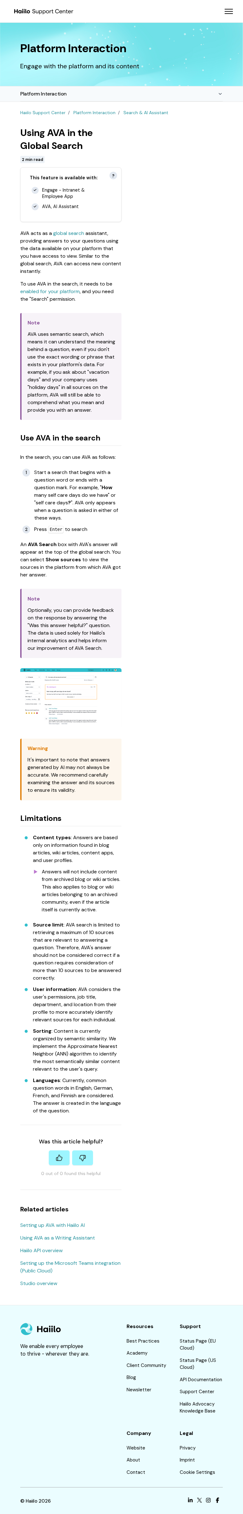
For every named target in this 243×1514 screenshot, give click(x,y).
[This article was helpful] (59, 1157)
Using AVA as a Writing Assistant (57, 1237)
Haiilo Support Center (42, 112)
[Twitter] (199, 1501)
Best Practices (143, 1341)
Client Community (146, 1365)
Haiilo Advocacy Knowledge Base (197, 1407)
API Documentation (201, 1379)
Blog (131, 1377)
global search (68, 233)
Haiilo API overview (41, 1250)
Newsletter (139, 1390)
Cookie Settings (197, 1472)
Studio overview (38, 1283)
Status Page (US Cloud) (198, 1364)
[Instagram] (208, 1501)
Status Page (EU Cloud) (198, 1344)
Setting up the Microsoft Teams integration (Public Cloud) (70, 1267)
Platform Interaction (43, 93)
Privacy (188, 1448)
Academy (137, 1353)
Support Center (197, 1391)
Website (136, 1448)
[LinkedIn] (190, 1501)
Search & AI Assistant (145, 112)
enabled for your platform (50, 291)
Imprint (187, 1460)
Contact (136, 1472)
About (133, 1460)
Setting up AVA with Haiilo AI (52, 1225)
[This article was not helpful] (82, 1157)
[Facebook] (217, 1501)
